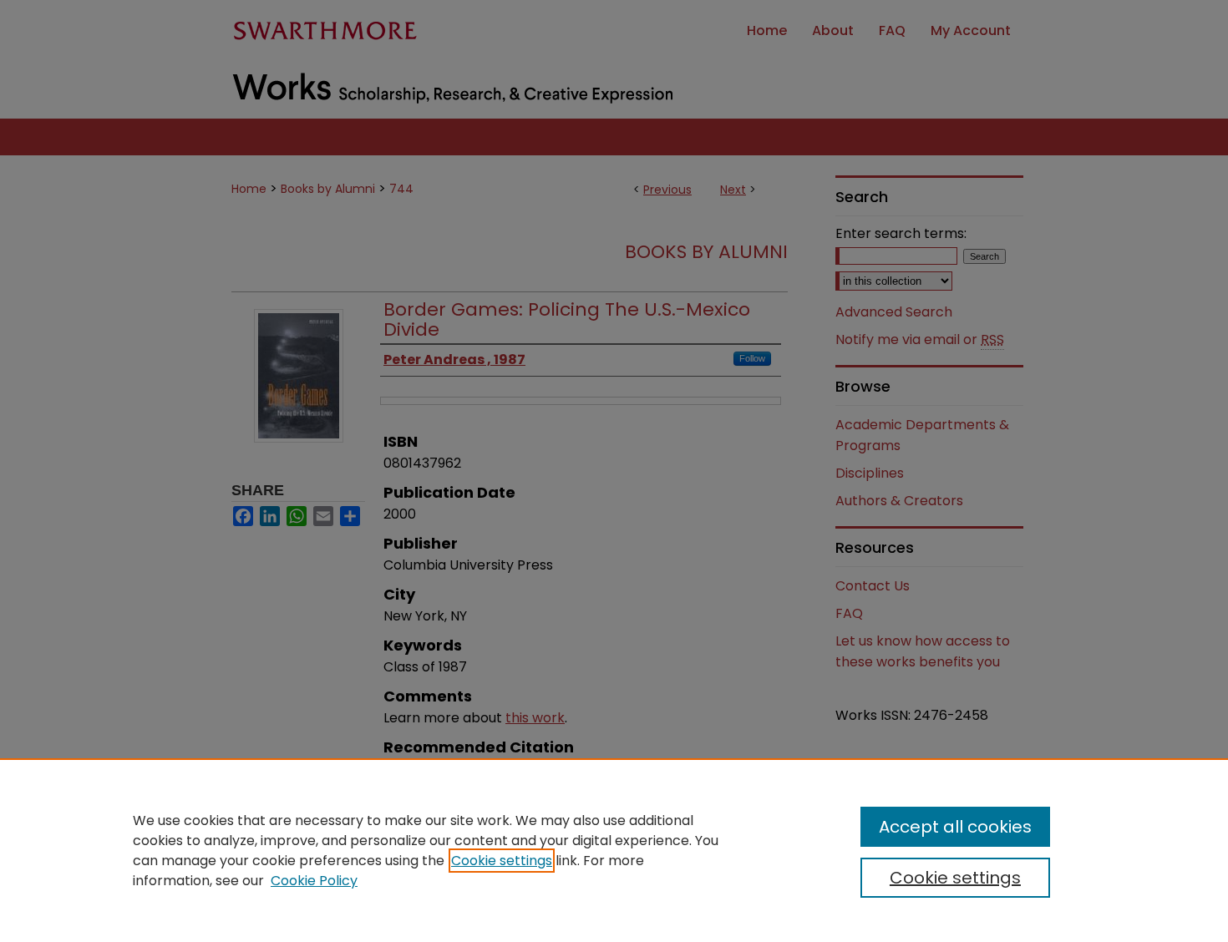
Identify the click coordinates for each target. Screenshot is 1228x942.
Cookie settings (501, 860)
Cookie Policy (314, 880)
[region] (614, 850)
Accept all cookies (955, 826)
